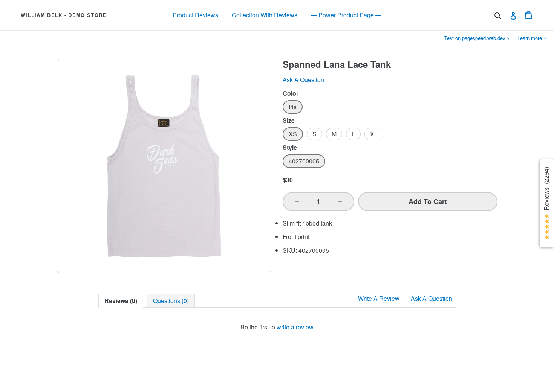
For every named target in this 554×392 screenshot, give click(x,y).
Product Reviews (195, 15)
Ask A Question (431, 298)
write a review (295, 327)
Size (289, 120)
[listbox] (390, 107)
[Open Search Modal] (497, 15)
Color (290, 93)
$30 (288, 179)
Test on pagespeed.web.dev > (477, 37)
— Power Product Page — (346, 15)
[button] (297, 201)
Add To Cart (428, 201)
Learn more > (531, 37)
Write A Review (378, 298)
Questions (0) (171, 300)
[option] (293, 107)
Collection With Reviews (264, 15)
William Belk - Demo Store (64, 15)
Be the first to (277, 327)
